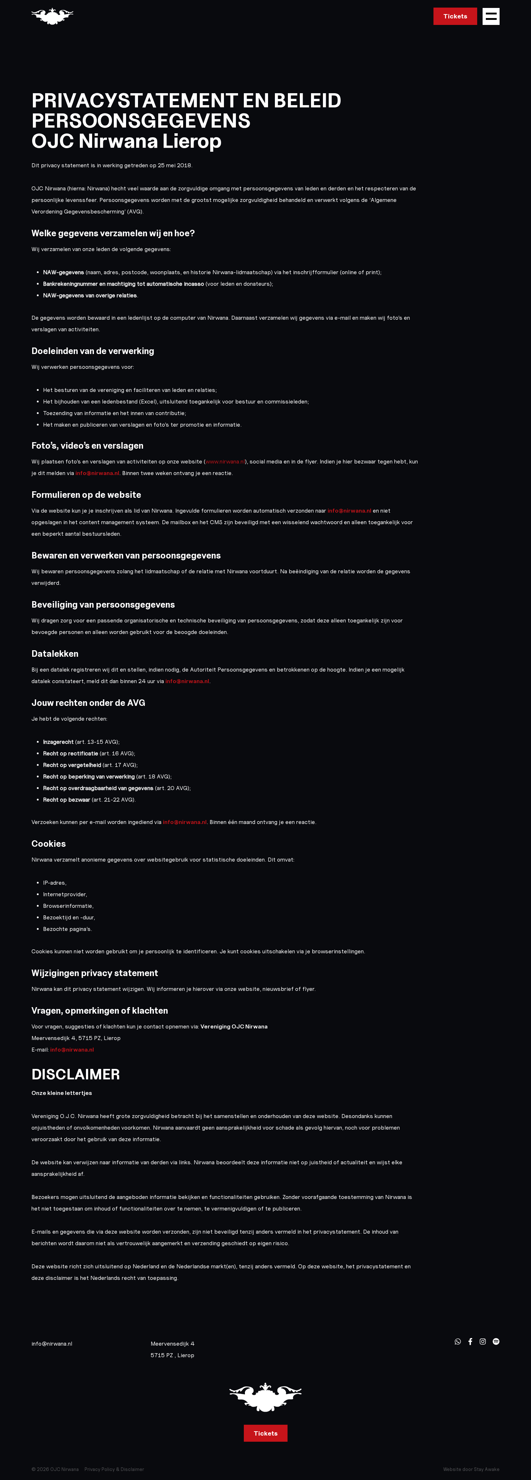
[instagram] (483, 1341)
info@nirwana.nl (97, 473)
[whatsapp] (458, 1341)
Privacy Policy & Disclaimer (114, 1469)
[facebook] (470, 1341)
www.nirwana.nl (225, 461)
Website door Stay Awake (471, 1469)
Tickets (455, 16)
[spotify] (496, 1341)
